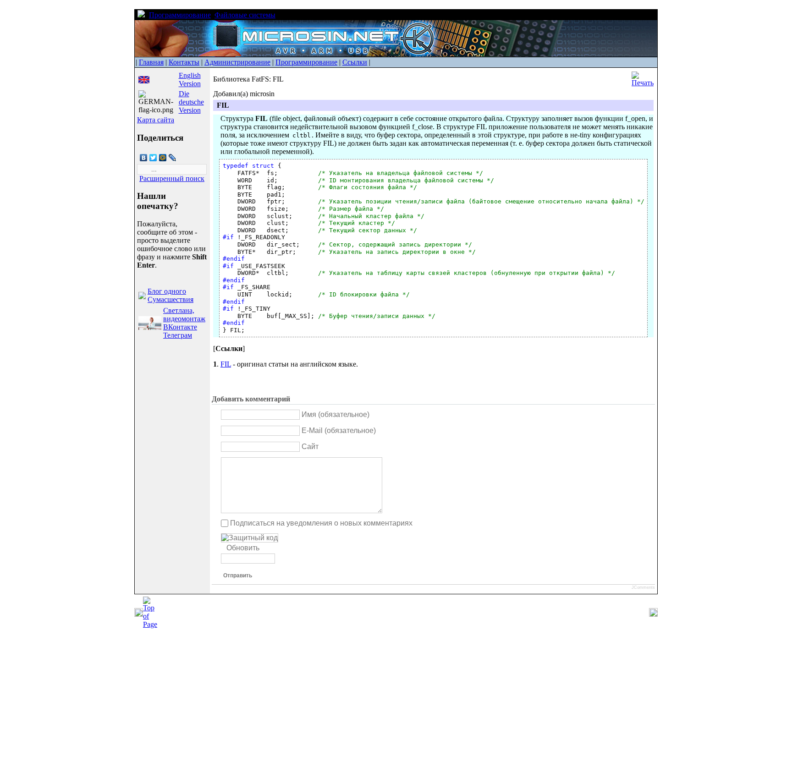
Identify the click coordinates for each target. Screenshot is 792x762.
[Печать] (643, 83)
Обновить (242, 548)
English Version (190, 79)
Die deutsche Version (191, 102)
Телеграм (177, 335)
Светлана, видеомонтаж (184, 315)
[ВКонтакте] (143, 158)
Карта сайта (155, 120)
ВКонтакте (180, 327)
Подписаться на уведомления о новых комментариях (321, 523)
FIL (225, 364)
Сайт (310, 446)
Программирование (180, 15)
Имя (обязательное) (335, 414)
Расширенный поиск (171, 178)
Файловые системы (244, 15)
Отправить (237, 575)
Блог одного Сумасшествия (170, 295)
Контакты (184, 62)
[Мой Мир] (163, 158)
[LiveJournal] (172, 158)
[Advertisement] (275, 698)
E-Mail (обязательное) (339, 430)
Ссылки (354, 62)
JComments (643, 587)
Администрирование (237, 62)
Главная (151, 62)
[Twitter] (153, 158)
